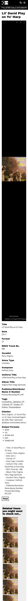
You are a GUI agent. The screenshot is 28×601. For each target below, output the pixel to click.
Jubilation (17, 401)
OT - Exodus (15, 404)
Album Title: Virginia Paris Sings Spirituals (14, 473)
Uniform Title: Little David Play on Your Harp (14, 465)
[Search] (21, 3)
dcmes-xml (9, 435)
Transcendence (15, 407)
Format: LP (10, 458)
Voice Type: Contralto (15, 461)
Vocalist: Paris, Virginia (15, 477)
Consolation (7, 401)
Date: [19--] (10, 455)
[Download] (20, 22)
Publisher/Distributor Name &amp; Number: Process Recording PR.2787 (14, 489)
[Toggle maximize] (24, 22)
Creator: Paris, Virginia (15, 453)
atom (7, 429)
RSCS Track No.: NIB (14, 469)
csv (6, 432)
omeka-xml (9, 440)
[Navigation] (24, 3)
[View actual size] (17, 22)
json (6, 437)
